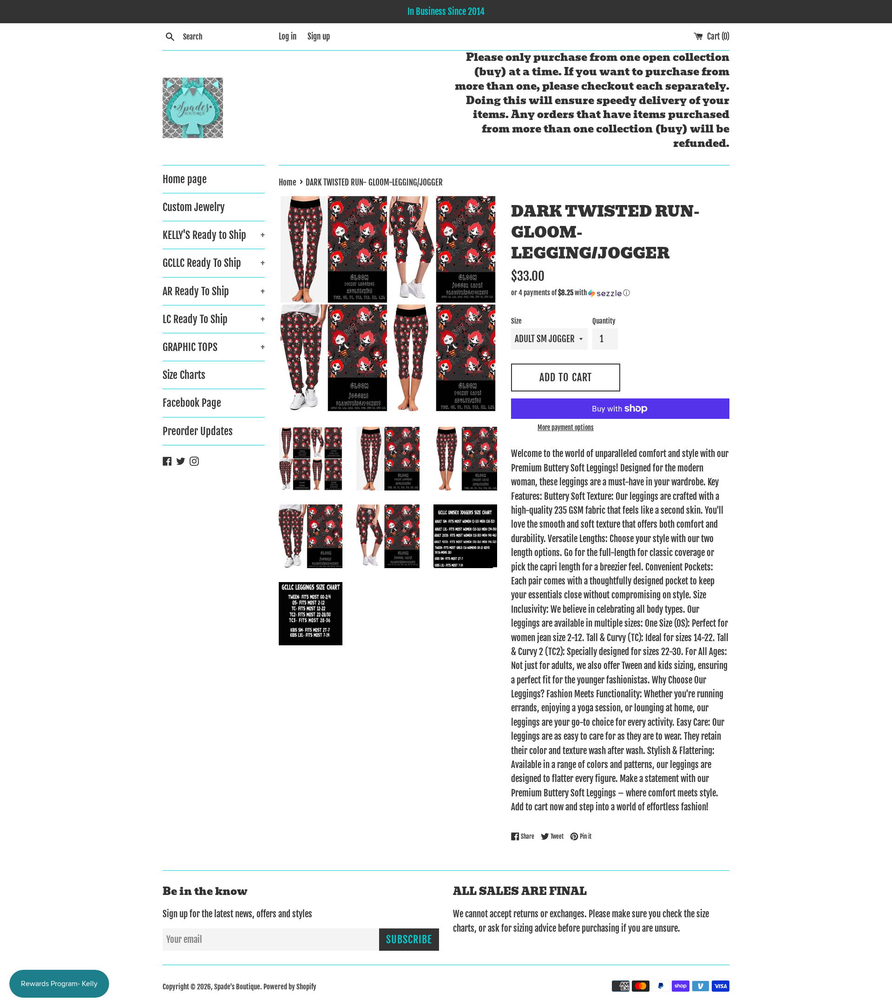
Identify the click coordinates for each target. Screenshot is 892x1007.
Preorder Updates (198, 431)
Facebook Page (192, 403)
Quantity (604, 321)
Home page (185, 179)
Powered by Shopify (289, 986)
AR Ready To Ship (214, 291)
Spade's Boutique (237, 986)
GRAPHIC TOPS (214, 347)
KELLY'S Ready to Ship (214, 235)
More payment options (566, 427)
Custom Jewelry (194, 207)
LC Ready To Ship (214, 319)
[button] (620, 293)
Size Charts (184, 375)
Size (516, 321)
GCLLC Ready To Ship (214, 263)
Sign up (319, 36)
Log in (287, 36)
